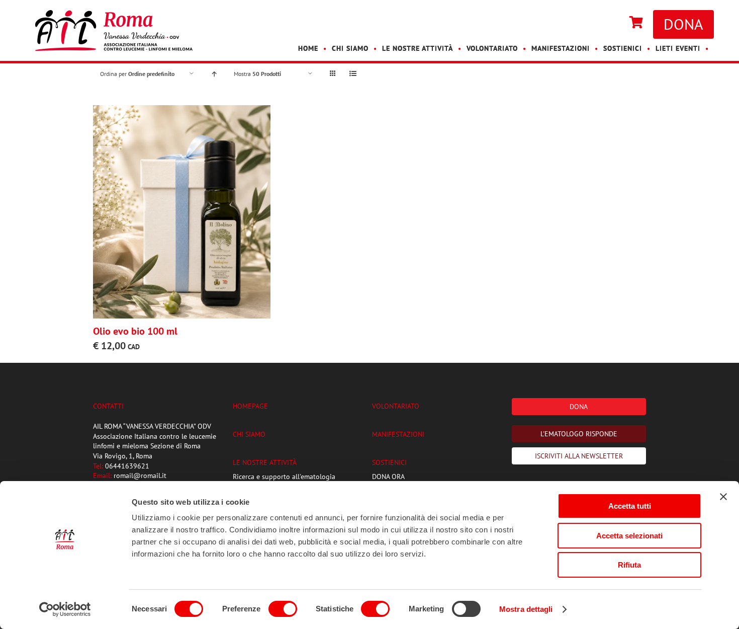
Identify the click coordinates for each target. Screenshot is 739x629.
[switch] (282, 609)
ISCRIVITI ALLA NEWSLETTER (579, 455)
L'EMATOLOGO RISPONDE (578, 433)
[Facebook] (604, 23)
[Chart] (636, 23)
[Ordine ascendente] (214, 73)
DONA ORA (388, 476)
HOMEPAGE (250, 406)
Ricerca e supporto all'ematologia (284, 476)
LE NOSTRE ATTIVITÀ (265, 462)
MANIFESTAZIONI (398, 434)
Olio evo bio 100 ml (135, 331)
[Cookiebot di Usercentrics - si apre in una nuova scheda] (65, 609)
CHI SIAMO (249, 434)
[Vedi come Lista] (352, 74)
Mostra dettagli (526, 609)
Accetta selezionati (629, 535)
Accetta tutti (629, 506)
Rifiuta (629, 565)
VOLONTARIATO (395, 406)
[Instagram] (614, 23)
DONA (683, 24)
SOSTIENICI (389, 462)
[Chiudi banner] (723, 496)
